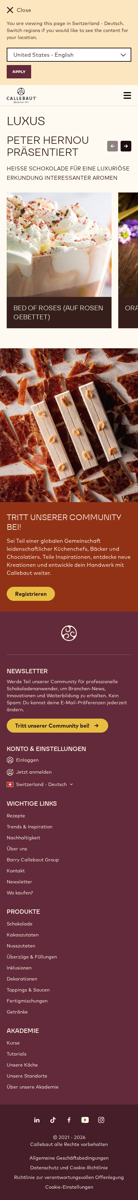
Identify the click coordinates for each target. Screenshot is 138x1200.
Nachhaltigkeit (23, 838)
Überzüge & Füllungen (32, 957)
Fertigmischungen (27, 1001)
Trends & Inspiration (29, 827)
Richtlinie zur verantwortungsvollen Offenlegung (69, 1177)
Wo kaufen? (20, 893)
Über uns (17, 849)
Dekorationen (22, 979)
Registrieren (31, 593)
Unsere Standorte (27, 1076)
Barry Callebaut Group (33, 860)
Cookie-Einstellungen (69, 1187)
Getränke (17, 1012)
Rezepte (16, 816)
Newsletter (19, 882)
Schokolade (19, 924)
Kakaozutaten (23, 935)
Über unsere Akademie (33, 1087)
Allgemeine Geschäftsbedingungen (69, 1158)
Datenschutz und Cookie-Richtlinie (69, 1168)
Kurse (13, 1043)
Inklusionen (19, 968)
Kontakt (16, 871)
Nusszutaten (21, 946)
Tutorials (16, 1054)
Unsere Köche (22, 1065)
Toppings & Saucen (28, 990)
